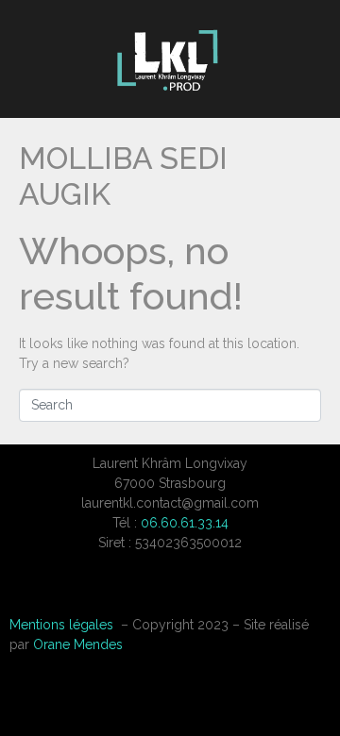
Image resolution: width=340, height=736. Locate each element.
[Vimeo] (170, 591)
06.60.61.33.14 (185, 522)
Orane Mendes (78, 644)
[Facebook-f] (122, 591)
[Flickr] (217, 591)
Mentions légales (61, 624)
